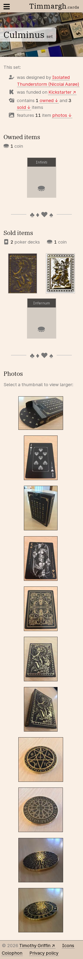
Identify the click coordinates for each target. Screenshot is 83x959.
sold (21, 107)
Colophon (12, 953)
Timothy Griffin (34, 945)
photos (59, 115)
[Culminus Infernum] (22, 273)
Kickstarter (59, 92)
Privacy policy (43, 953)
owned (47, 100)
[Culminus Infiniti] (60, 273)
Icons (68, 945)
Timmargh (54, 6)
